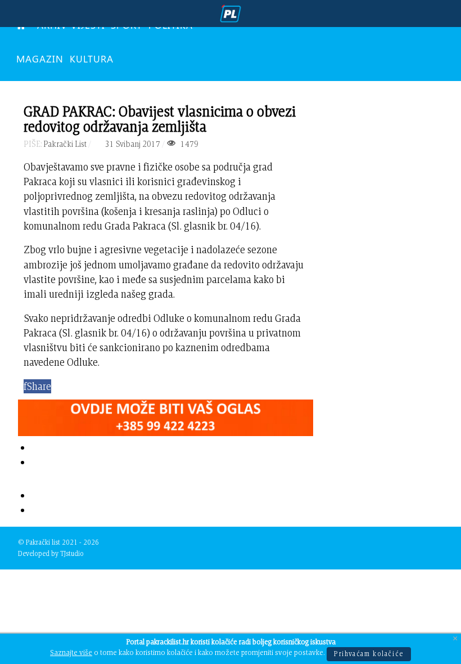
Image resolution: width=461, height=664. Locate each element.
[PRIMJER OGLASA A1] (165, 416)
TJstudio (72, 553)
